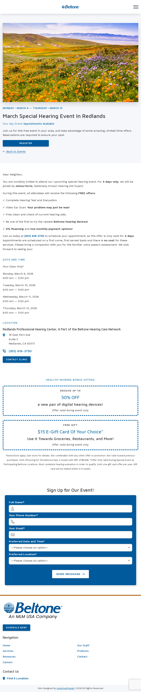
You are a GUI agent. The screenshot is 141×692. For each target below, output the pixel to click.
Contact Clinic (16, 359)
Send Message (68, 574)
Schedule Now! (16, 627)
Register (25, 143)
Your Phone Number (22, 515)
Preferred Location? (23, 554)
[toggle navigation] (136, 7)
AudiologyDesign (65, 688)
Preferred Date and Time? (27, 541)
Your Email (16, 528)
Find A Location (17, 678)
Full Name (16, 502)
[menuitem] (33, 645)
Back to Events (16, 151)
